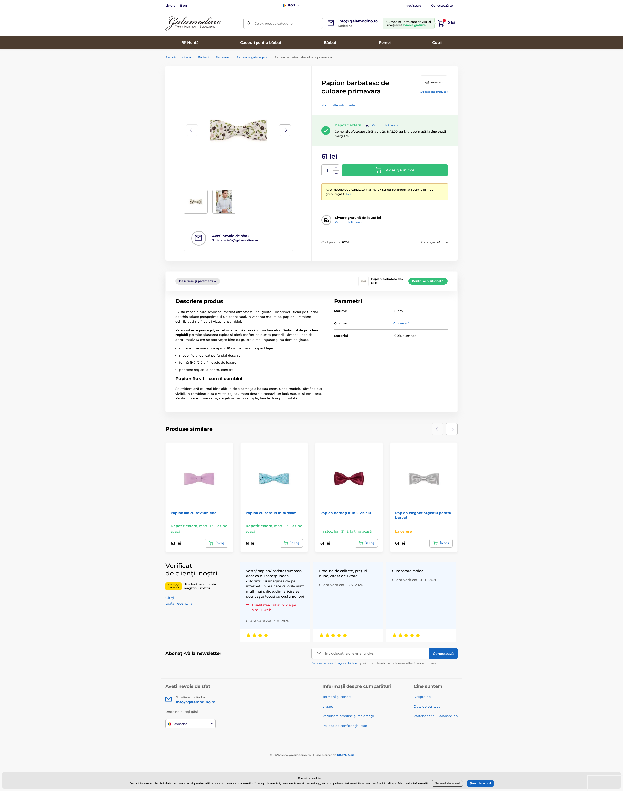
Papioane (222, 57)
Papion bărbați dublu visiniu (345, 513)
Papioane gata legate (252, 57)
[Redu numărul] (336, 173)
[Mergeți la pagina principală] (193, 23)
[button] (285, 130)
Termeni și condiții (337, 697)
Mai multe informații (413, 783)
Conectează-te (442, 5)
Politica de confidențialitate (344, 726)
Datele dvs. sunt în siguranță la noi (335, 663)
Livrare (170, 5)
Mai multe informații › (339, 105)
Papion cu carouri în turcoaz (271, 513)
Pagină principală (178, 57)
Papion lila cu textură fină (194, 513)
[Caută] (248, 23)
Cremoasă (401, 323)
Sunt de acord (480, 783)
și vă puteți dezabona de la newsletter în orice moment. (375, 663)
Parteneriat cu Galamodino (436, 716)
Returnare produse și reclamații (348, 716)
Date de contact (427, 706)
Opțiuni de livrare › (348, 222)
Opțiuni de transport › (387, 125)
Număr (327, 170)
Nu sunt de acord (447, 783)
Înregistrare (413, 5)
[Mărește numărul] (336, 168)
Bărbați (203, 57)
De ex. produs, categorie (273, 23)
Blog (183, 5)
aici (348, 194)
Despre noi (422, 697)
